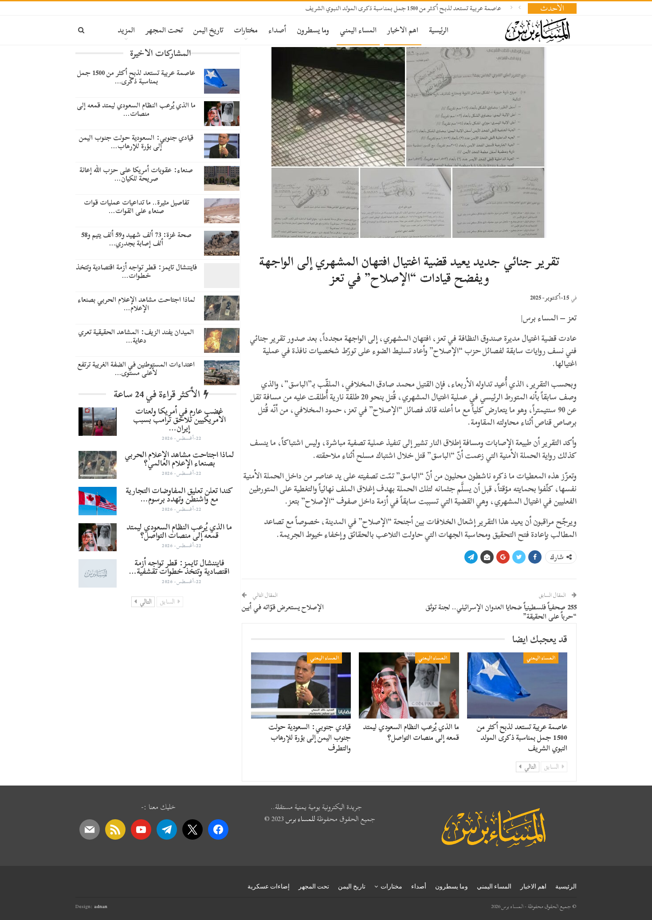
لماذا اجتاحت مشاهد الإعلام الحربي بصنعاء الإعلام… (136, 303)
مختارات (246, 30)
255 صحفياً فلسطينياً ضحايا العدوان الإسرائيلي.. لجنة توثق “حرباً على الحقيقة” (501, 612)
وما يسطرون (313, 30)
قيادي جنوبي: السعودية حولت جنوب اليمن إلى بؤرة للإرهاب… (136, 141)
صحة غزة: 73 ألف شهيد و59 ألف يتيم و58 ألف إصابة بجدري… (136, 239)
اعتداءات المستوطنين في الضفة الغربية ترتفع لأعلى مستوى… (136, 368)
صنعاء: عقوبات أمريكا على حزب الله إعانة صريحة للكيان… (136, 174)
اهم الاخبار (402, 30)
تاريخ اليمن (208, 30)
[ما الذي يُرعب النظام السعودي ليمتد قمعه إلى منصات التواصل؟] (409, 685)
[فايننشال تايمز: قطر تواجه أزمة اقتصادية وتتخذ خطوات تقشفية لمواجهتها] (222, 275)
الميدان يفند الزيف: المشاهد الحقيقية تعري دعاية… (136, 336)
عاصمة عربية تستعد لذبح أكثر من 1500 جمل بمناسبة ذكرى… (136, 77)
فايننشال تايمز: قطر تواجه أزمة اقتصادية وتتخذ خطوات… (136, 271)
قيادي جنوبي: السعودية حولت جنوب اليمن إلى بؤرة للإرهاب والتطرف (309, 737)
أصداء (277, 30)
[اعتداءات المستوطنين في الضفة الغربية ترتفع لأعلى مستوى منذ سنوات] (222, 372)
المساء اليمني (358, 30)
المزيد (126, 30)
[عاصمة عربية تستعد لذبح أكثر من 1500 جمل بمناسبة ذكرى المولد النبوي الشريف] (517, 685)
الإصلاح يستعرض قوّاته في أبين (283, 607)
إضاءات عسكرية (268, 886)
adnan (100, 906)
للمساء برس (300, 819)
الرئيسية (438, 30)
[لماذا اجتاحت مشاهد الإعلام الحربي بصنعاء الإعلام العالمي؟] (222, 308)
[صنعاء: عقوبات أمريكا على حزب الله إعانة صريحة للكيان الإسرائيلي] (222, 178)
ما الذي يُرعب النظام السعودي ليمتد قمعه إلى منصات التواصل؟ (411, 732)
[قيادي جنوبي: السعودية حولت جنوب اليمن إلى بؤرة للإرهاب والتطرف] (301, 685)
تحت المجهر (164, 30)
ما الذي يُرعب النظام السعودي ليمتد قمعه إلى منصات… (136, 109)
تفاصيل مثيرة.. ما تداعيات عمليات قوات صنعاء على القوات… (136, 206)
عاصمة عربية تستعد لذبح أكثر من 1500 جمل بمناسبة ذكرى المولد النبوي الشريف (403, 8)
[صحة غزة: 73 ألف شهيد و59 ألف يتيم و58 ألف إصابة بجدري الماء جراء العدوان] (222, 243)
